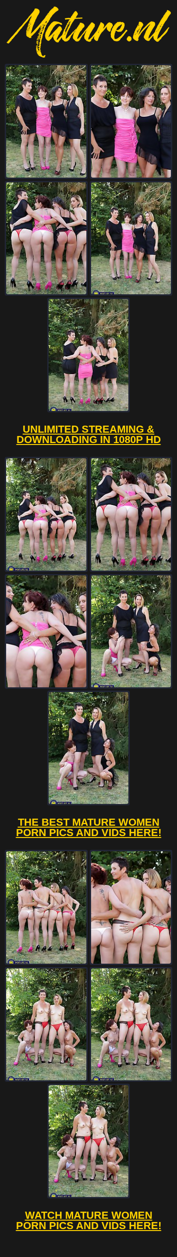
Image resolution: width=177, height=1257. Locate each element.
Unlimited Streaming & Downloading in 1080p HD (89, 434)
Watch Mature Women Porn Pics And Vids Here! (88, 1220)
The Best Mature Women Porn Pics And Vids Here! (88, 827)
